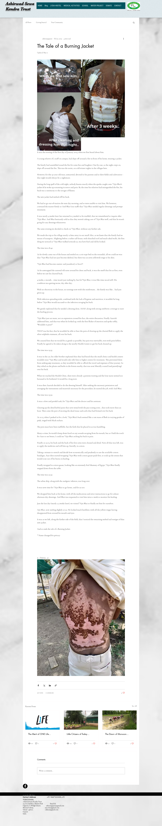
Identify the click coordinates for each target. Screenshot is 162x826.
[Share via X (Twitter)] (44, 685)
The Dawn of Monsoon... (117, 734)
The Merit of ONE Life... (39, 734)
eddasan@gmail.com (51, 810)
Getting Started (41, 22)
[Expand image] (59, 75)
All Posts (28, 22)
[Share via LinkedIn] (50, 685)
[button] (134, 22)
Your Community (57, 22)
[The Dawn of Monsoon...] (119, 720)
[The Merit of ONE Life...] (42, 720)
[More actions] (123, 38)
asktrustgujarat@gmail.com (55, 806)
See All (134, 706)
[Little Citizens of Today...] (81, 720)
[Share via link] (56, 685)
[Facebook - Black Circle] (25, 786)
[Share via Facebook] (38, 685)
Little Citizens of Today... (78, 734)
